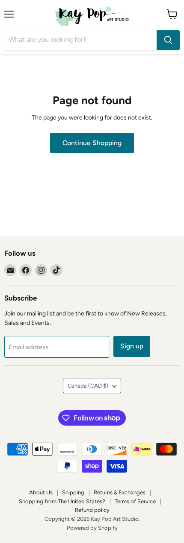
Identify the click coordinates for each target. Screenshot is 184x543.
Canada (88, 385)
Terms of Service (135, 501)
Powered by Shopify (92, 528)
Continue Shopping (92, 143)
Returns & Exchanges (119, 492)
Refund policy (92, 510)
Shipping (73, 492)
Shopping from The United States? (62, 501)
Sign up (131, 346)
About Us (41, 492)
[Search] (168, 40)
